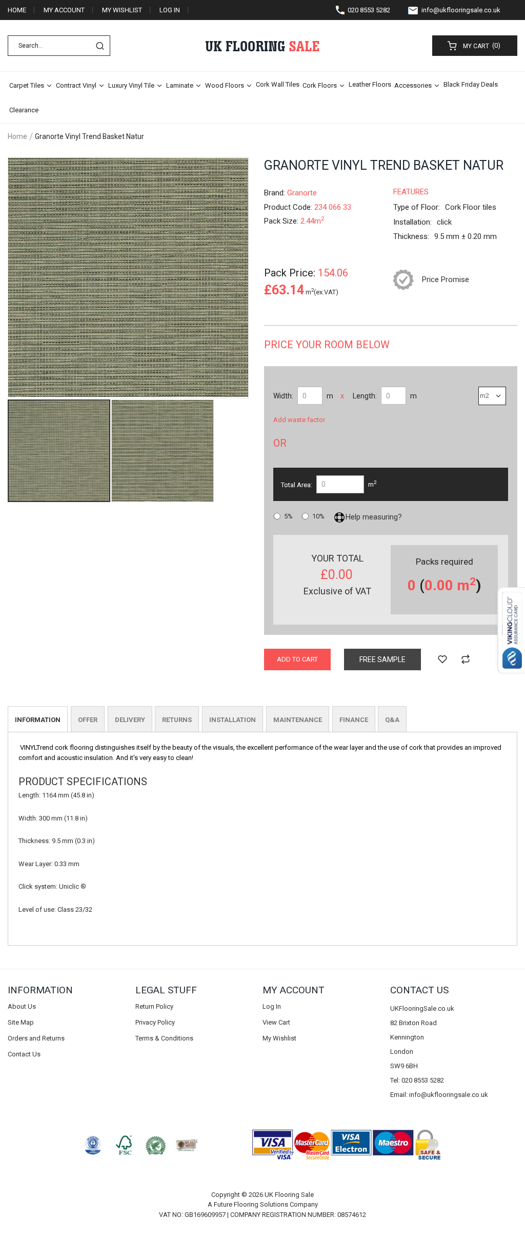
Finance (353, 720)
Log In (169, 10)
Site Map (21, 1022)
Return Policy (154, 1006)
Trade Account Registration (57, 30)
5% (288, 516)
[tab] (38, 719)
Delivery (130, 720)
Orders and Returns (36, 1038)
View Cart (276, 1022)
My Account (64, 10)
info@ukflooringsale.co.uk (460, 10)
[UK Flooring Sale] (262, 46)
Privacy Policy (155, 1022)
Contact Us (24, 1054)
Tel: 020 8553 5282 (417, 1080)
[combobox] (59, 45)
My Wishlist (122, 10)
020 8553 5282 (369, 10)
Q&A (392, 720)
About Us (22, 1006)
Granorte (302, 192)
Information (37, 720)
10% (318, 516)
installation (232, 720)
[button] (162, 450)
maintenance (297, 720)
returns (177, 720)
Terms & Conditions (164, 1038)
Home (17, 10)
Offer (87, 720)
